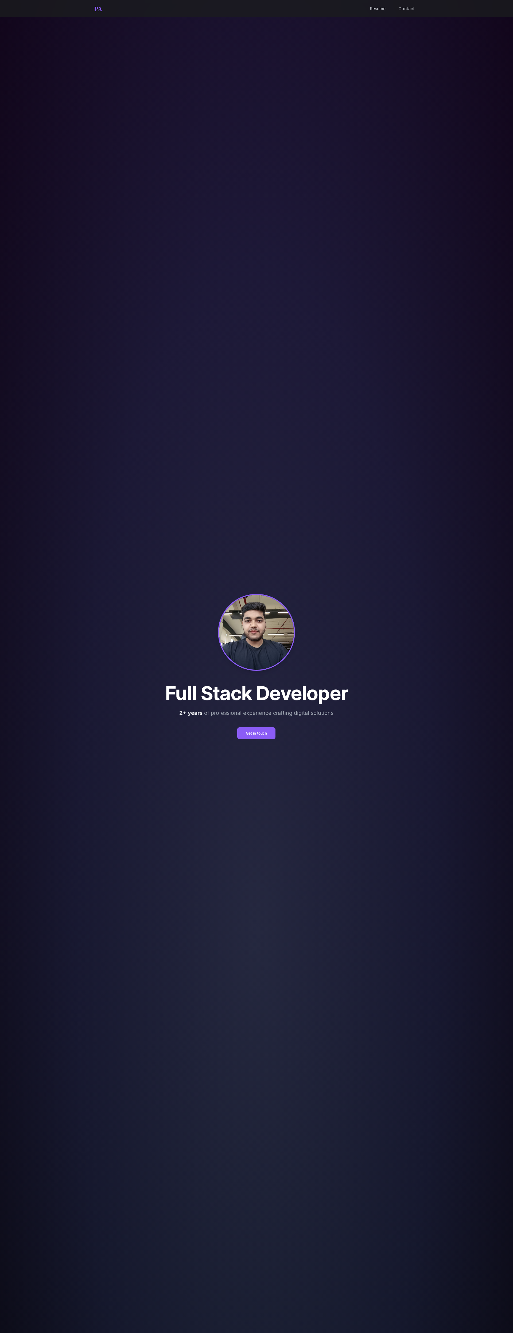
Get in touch (256, 733)
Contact (406, 8)
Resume (378, 8)
